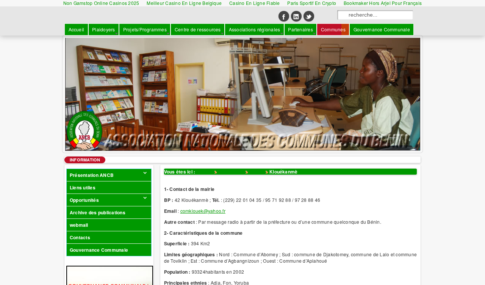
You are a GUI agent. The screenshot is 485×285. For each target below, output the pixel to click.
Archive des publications (97, 212)
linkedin (296, 16)
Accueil (204, 171)
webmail (79, 224)
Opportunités (84, 200)
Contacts (80, 237)
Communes (231, 171)
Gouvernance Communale (99, 249)
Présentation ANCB (92, 175)
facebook (283, 16)
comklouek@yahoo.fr (202, 211)
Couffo (256, 171)
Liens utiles (82, 187)
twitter (309, 16)
